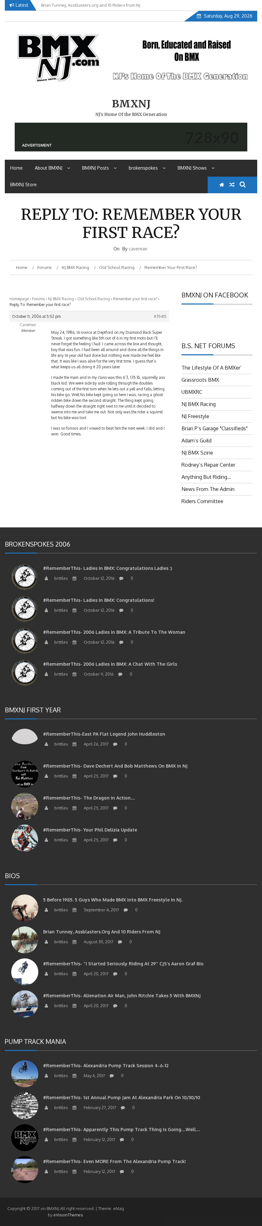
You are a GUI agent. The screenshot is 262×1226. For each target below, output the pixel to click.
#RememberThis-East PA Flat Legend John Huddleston (104, 734)
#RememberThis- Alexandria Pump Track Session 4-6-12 (105, 1065)
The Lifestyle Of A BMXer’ (211, 367)
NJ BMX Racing (61, 298)
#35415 (160, 316)
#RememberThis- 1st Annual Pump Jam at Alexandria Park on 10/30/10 (121, 1097)
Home (16, 168)
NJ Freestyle (195, 416)
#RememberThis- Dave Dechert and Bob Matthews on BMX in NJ (115, 766)
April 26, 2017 (96, 744)
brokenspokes (143, 168)
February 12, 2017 (99, 1139)
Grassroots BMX (200, 380)
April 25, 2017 (96, 775)
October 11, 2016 (98, 674)
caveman (138, 248)
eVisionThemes (68, 1214)
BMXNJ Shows (192, 168)
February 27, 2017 (99, 1107)
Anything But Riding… (206, 477)
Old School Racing (93, 298)
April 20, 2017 (96, 973)
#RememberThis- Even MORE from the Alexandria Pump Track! (114, 1161)
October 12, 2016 (99, 578)
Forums (38, 298)
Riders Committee (202, 501)
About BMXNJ (48, 168)
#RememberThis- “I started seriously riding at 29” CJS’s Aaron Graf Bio (123, 963)
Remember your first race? (135, 298)
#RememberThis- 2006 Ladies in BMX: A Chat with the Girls (110, 664)
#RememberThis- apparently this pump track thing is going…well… (121, 1129)
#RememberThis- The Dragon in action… (89, 798)
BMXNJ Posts (95, 168)
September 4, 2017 (101, 909)
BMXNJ (131, 103)
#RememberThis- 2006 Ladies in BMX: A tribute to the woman (114, 632)
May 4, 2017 (94, 1075)
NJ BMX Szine (197, 452)
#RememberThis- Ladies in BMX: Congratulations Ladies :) (107, 568)
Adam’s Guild (196, 440)
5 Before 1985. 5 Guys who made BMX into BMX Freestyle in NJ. (112, 899)
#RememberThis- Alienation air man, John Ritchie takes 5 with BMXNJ (122, 995)
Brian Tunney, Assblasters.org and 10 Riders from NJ (101, 931)
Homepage (19, 298)
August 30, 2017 (98, 941)
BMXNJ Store (23, 184)
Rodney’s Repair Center (208, 465)
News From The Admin (208, 489)
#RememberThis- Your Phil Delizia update (90, 829)
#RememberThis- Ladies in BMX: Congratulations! (98, 600)
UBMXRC (191, 392)
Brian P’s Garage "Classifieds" (214, 428)
